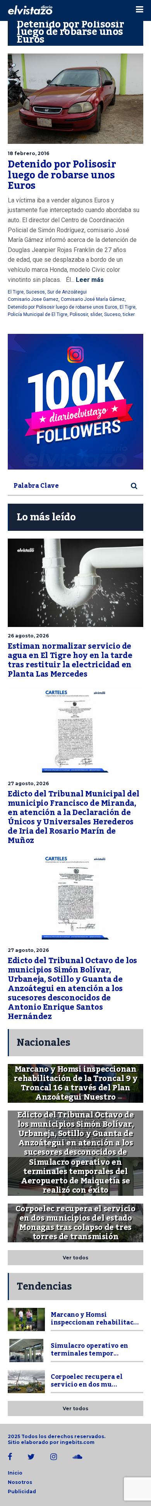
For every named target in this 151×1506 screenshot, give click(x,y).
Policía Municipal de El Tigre (37, 314)
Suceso (112, 314)
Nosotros (20, 1482)
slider (96, 314)
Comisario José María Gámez (93, 299)
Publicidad (22, 1491)
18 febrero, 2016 (28, 153)
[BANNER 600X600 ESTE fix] (75, 402)
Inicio (15, 1473)
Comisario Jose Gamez (33, 299)
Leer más (89, 279)
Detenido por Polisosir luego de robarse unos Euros (62, 175)
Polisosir (79, 314)
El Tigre (16, 292)
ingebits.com (77, 1442)
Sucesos (35, 292)
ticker (129, 314)
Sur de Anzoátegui (67, 292)
